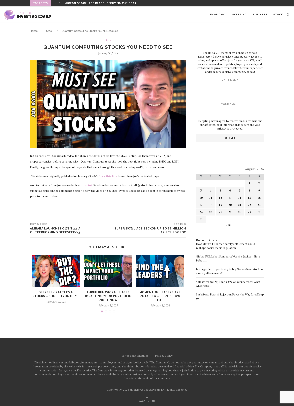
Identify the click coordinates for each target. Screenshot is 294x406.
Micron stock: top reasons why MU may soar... (102, 3)
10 (201, 198)
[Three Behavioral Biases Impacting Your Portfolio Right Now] (108, 271)
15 (249, 198)
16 (259, 198)
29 (249, 212)
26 (220, 212)
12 (220, 198)
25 (210, 212)
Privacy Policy (164, 355)
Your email (230, 104)
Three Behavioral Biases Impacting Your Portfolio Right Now (108, 296)
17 (201, 205)
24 (201, 212)
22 (249, 205)
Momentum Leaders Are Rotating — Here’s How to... (160, 296)
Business (260, 14)
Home (34, 30)
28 (239, 212)
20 (230, 205)
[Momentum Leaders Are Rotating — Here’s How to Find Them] (160, 271)
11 (210, 198)
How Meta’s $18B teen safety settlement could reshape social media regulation (225, 246)
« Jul (229, 225)
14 (239, 198)
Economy (217, 14)
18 (210, 205)
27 (230, 212)
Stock (278, 14)
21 (239, 205)
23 (259, 205)
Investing (239, 14)
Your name (230, 80)
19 (220, 205)
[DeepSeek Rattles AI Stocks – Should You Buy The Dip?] (56, 271)
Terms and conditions (134, 355)
